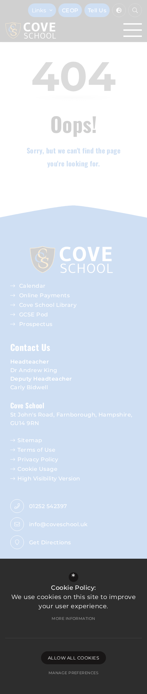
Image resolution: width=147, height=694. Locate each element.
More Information (73, 618)
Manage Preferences (74, 672)
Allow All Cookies (73, 658)
